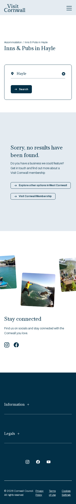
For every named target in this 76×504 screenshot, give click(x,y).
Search (23, 89)
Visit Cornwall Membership (35, 196)
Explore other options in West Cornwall (43, 185)
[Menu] (69, 8)
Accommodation (13, 42)
